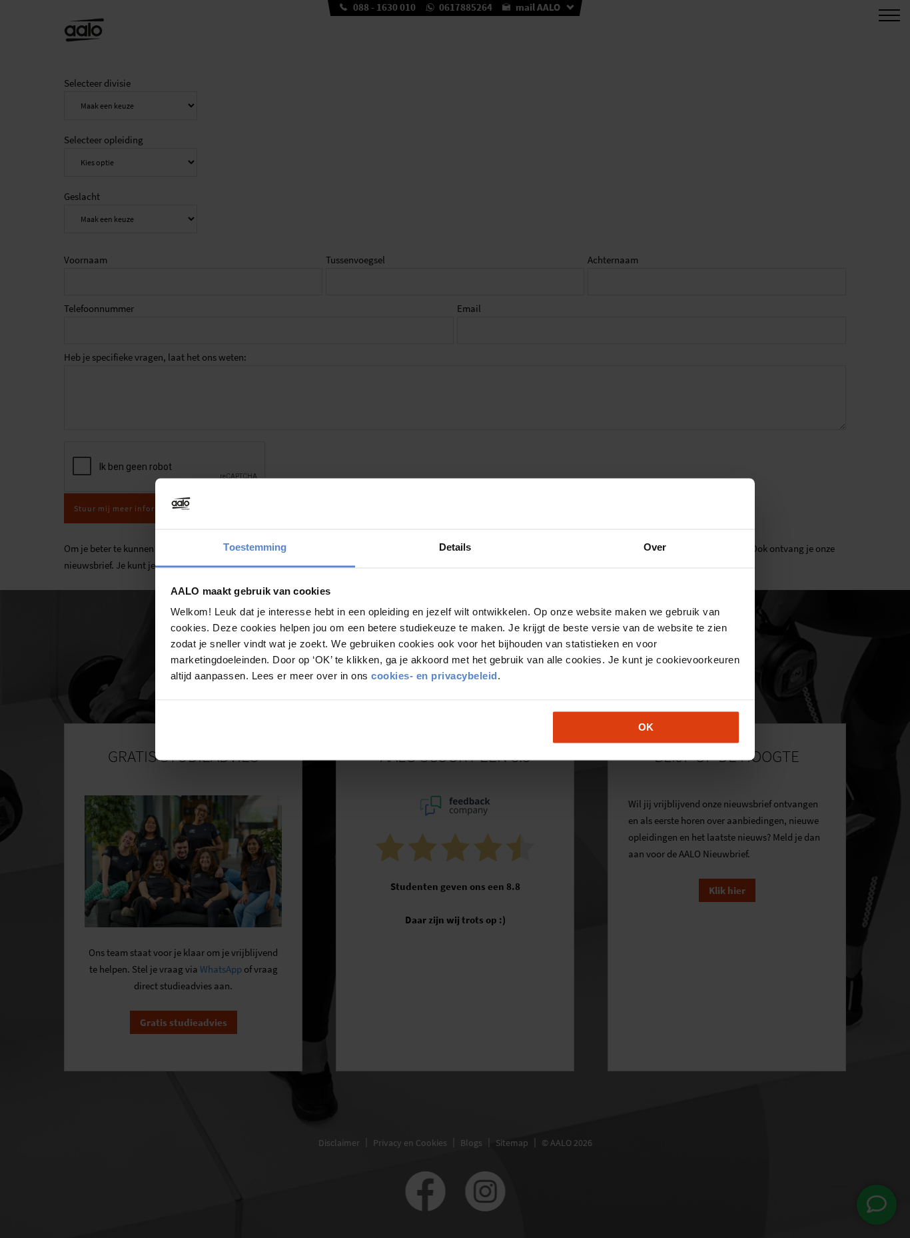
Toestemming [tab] (254, 547)
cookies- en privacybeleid (434, 676)
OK (646, 727)
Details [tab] (455, 547)
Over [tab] (655, 547)
